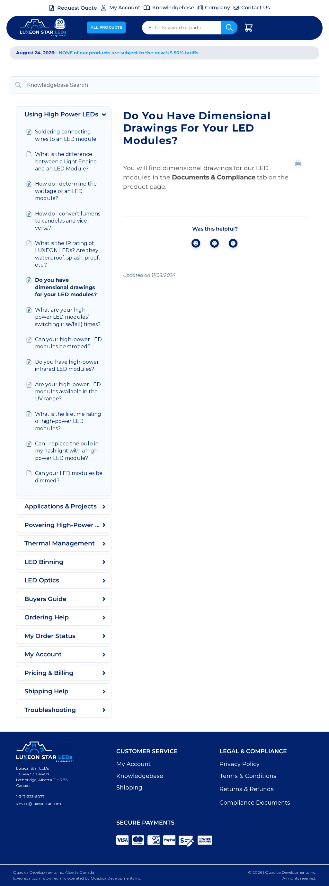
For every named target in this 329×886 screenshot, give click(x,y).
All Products (106, 27)
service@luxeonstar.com (38, 803)
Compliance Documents (254, 802)
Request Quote (77, 8)
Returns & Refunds (246, 789)
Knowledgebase (139, 776)
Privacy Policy (239, 764)
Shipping (129, 787)
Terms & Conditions (247, 776)
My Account (133, 764)
